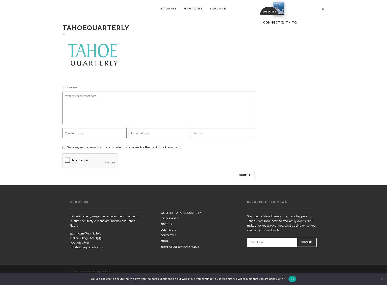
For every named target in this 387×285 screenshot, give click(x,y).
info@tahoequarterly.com (86, 247)
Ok (292, 278)
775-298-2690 (79, 242)
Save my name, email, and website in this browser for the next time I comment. (124, 147)
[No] (382, 279)
